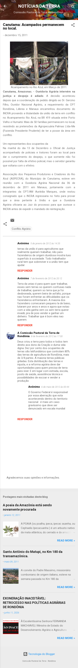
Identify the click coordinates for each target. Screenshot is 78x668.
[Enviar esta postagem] (12, 221)
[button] (73, 25)
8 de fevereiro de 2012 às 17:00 (47, 336)
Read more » (66, 540)
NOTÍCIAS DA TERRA (39, 6)
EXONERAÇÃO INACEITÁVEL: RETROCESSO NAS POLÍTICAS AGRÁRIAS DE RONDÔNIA (34, 602)
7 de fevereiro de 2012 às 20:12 (46, 278)
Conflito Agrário (21, 228)
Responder (24, 270)
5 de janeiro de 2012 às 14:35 (45, 243)
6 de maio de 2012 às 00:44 (55, 386)
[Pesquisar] (73, 7)
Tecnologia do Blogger (41, 654)
